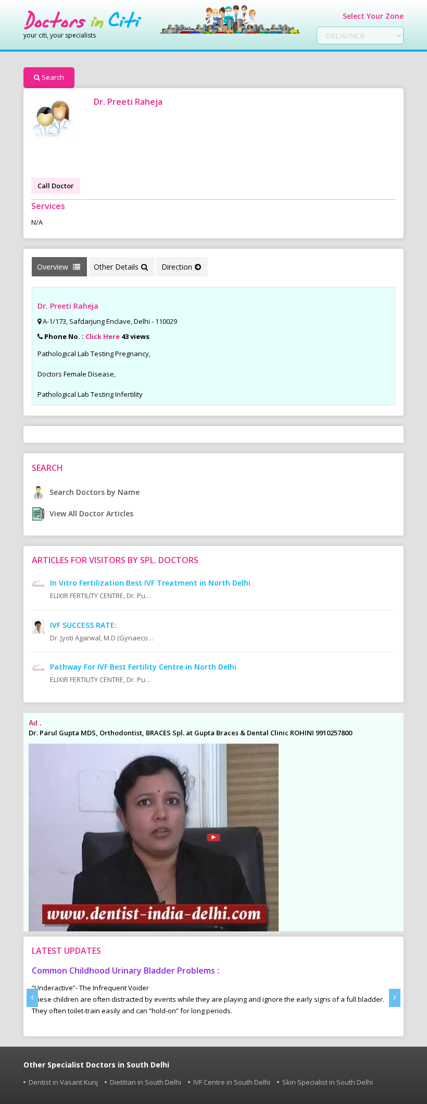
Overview (53, 267)
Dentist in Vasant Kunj (63, 1082)
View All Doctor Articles (90, 513)
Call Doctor (55, 185)
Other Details (116, 267)
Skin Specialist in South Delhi (327, 1082)
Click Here (102, 336)
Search (53, 77)
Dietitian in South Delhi (145, 1082)
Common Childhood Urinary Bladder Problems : (125, 970)
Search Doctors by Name (93, 492)
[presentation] (32, 998)
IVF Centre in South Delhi (231, 1082)
